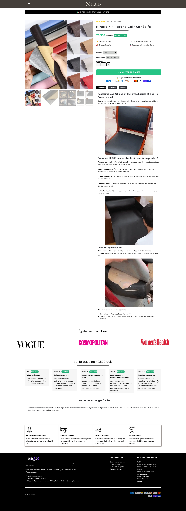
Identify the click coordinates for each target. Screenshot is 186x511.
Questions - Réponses (117, 467)
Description (101, 87)
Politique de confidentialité (146, 464)
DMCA (139, 481)
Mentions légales (143, 476)
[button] (28, 381)
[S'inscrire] (71, 465)
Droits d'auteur (142, 479)
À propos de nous (116, 469)
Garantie (123, 87)
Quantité (99, 61)
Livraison (112, 87)
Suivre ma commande (117, 462)
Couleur (99, 52)
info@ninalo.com (53, 410)
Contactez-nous (115, 464)
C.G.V (139, 462)
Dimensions (100, 57)
